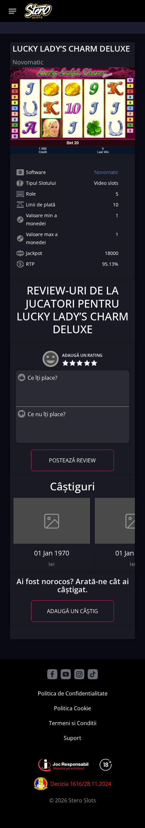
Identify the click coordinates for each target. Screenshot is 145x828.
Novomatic (106, 172)
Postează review (72, 460)
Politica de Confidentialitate (73, 693)
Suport (72, 738)
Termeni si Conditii (72, 723)
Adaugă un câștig (72, 611)
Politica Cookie (72, 708)
